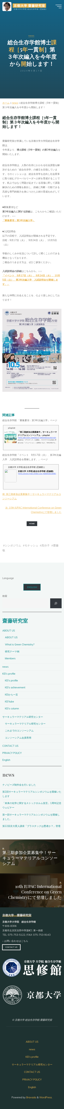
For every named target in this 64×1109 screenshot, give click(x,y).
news (31, 35)
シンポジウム (13, 545)
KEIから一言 (11, 694)
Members (10, 658)
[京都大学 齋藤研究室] (6, 6)
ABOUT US (8, 630)
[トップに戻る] (50, 1095)
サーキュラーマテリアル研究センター (22, 716)
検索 (4, 596)
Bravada (31, 1097)
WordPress (45, 1097)
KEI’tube (9, 701)
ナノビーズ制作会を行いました (19, 784)
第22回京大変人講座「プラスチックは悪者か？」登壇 (31, 826)
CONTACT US (10, 745)
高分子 (45, 545)
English (32, 587)
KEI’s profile (8, 673)
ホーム (6, 102)
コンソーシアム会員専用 (18, 737)
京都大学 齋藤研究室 (29, 5)
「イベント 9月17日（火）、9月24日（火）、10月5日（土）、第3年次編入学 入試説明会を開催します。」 (31, 280)
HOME (32, 524)
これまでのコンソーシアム (19, 730)
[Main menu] (58, 6)
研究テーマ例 (12, 651)
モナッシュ (31, 545)
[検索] (55, 603)
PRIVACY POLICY (12, 753)
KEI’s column (12, 708)
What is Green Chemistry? (19, 644)
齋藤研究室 (15, 620)
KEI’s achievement (15, 687)
